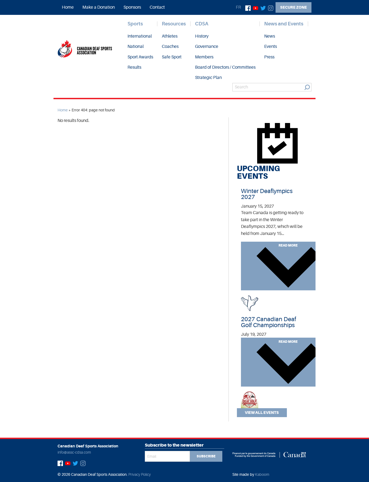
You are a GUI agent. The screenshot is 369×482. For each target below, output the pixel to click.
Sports (135, 23)
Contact (157, 7)
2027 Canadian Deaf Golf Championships (268, 322)
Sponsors (132, 7)
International (140, 36)
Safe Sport (172, 57)
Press (269, 57)
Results (134, 67)
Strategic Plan (208, 77)
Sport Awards (140, 57)
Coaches (170, 46)
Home (68, 7)
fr (238, 7)
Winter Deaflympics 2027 (267, 194)
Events (270, 46)
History (202, 36)
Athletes (169, 36)
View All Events (262, 412)
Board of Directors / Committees (225, 67)
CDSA (201, 23)
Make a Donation (98, 7)
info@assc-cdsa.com (74, 452)
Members (204, 57)
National (136, 46)
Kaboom (262, 474)
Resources (174, 23)
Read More (288, 245)
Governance (206, 46)
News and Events (283, 23)
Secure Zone (293, 7)
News (269, 36)
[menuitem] (68, 7)
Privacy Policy (139, 474)
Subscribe (206, 456)
